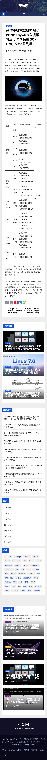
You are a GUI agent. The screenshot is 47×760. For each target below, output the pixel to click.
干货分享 (7, 519)
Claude (35, 557)
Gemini (31, 561)
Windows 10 (35, 565)
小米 (6, 574)
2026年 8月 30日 (14, 632)
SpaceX (18, 565)
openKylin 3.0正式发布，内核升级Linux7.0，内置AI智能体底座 (23, 372)
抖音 (11, 578)
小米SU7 (13, 574)
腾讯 (26, 582)
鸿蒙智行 (37, 590)
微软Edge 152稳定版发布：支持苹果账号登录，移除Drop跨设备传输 (23, 348)
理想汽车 (8, 582)
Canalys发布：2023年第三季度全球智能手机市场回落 (15, 311)
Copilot (7, 561)
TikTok (25, 565)
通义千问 (38, 586)
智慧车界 (7, 530)
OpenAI (38, 561)
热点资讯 (7, 536)
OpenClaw (8, 565)
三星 (17, 569)
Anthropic (18, 557)
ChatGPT (27, 557)
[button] (44, 14)
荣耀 (19, 586)
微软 (6, 578)
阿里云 (7, 590)
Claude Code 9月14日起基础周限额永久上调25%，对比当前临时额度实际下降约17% (23, 628)
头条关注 (7, 513)
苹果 (13, 586)
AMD (10, 557)
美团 (20, 582)
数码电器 (7, 525)
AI (5, 557)
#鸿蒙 (30, 51)
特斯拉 (36, 578)
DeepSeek (16, 561)
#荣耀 (24, 51)
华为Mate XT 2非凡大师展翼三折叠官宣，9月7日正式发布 (23, 651)
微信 (38, 574)
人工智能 (7, 507)
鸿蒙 (29, 590)
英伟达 (32, 582)
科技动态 (9, 26)
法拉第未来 (27, 578)
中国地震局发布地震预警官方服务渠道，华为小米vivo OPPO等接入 (23, 396)
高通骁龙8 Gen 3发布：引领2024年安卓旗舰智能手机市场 (31, 311)
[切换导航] (24, 14)
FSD (24, 561)
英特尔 (7, 586)
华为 (28, 569)
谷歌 (30, 586)
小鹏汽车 (31, 574)
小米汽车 (22, 574)
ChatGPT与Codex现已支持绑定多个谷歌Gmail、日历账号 (22, 701)
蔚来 (24, 586)
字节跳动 (36, 569)
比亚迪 (18, 578)
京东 (22, 569)
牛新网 (23, 5)
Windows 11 (9, 569)
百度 (15, 582)
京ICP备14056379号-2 (9, 739)
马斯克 (23, 590)
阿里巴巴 (15, 590)
